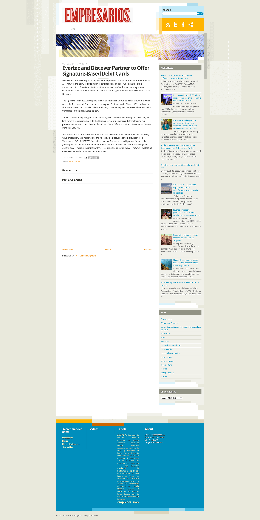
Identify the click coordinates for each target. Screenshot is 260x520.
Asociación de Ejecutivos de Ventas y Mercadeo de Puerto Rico (128, 450)
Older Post (148, 249)
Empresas (128, 496)
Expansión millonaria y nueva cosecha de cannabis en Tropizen (185, 238)
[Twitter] (175, 24)
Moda (163, 337)
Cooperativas (166, 319)
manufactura (166, 365)
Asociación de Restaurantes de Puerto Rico (128, 471)
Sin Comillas (67, 447)
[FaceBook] (183, 24)
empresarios (166, 357)
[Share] (191, 24)
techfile (164, 369)
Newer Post (67, 249)
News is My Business (71, 444)
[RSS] (168, 24)
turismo (164, 377)
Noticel (65, 441)
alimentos (165, 341)
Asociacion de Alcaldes (128, 440)
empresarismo (167, 361)
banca (71, 161)
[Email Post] (86, 158)
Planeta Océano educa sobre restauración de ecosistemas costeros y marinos (185, 263)
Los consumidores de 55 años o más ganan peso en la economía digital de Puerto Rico (187, 98)
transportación (167, 373)
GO (200, 13)
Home (72, 29)
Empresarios (67, 438)
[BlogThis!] (92, 157)
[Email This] (89, 157)
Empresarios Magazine (72, 516)
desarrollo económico (170, 353)
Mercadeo (165, 333)
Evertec (77, 161)
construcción (166, 349)
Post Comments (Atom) (85, 256)
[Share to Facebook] (97, 157)
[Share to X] (94, 157)
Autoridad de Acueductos (128, 484)
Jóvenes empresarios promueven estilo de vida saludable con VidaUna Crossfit (186, 212)
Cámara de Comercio (170, 323)
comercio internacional (171, 345)
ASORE (120, 434)
